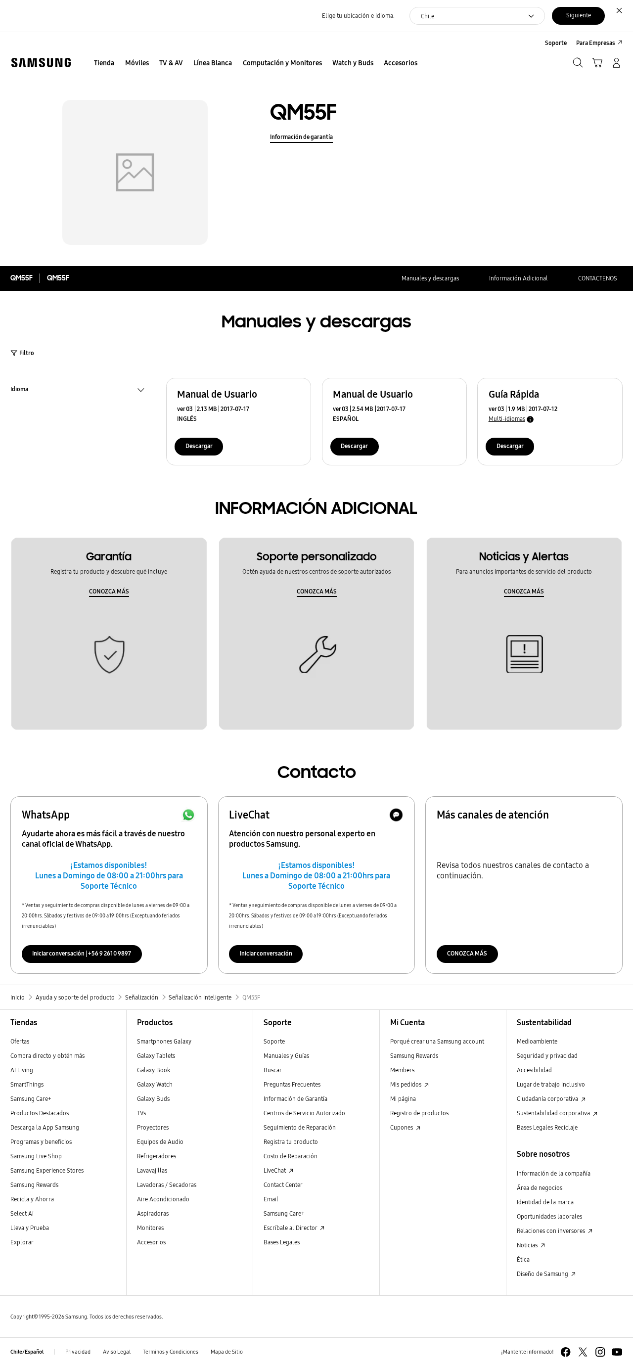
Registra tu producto (291, 1141)
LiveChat (275, 1170)
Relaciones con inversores (552, 1230)
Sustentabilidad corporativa (554, 1113)
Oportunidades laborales (549, 1216)
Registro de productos (419, 1113)
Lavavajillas (152, 1170)
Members (402, 1070)
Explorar (22, 1242)
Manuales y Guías (286, 1055)
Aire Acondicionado (163, 1199)
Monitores (150, 1227)
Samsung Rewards (34, 1184)
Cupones (402, 1127)
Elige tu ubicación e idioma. (358, 15)
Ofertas (19, 1041)
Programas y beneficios (41, 1141)
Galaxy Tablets (156, 1055)
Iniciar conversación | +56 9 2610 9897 (81, 953)
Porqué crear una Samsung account (437, 1041)
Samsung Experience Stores (47, 1170)
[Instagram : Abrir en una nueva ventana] (600, 1352)
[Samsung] (41, 62)
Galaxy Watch (155, 1084)
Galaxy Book (153, 1070)
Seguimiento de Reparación (300, 1127)
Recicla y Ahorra (32, 1199)
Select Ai (22, 1213)
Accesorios (151, 1242)
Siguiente (578, 15)
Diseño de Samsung (543, 1273)
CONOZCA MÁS (109, 591)
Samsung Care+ (30, 1098)
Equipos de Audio (160, 1141)
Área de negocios (539, 1187)
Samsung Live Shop (36, 1156)
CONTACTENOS (597, 278)
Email (271, 1199)
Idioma (19, 390)
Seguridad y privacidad (547, 1055)
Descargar (199, 446)
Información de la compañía (553, 1173)
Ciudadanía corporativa (548, 1098)
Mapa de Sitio (227, 1352)
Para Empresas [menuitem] (595, 42)
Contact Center (283, 1184)
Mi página (403, 1098)
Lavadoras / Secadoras (166, 1184)
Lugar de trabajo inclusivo (551, 1084)
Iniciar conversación (266, 953)
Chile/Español (27, 1352)
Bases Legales (282, 1242)
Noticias (528, 1245)
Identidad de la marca (545, 1202)
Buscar (273, 1070)
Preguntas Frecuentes (292, 1084)
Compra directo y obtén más (47, 1055)
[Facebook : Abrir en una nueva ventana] (565, 1352)
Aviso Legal (117, 1352)
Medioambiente (537, 1041)
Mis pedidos (406, 1084)
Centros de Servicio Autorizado (304, 1113)
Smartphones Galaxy (164, 1041)
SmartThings (27, 1084)
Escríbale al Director (291, 1227)
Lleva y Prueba (29, 1227)
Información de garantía (301, 136)
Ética (523, 1259)
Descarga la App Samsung (44, 1127)
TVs (141, 1113)
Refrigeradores (156, 1156)
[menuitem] (104, 63)
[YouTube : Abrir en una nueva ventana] (617, 1352)
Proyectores (153, 1127)
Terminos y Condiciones (170, 1352)
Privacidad (77, 1352)
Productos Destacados (39, 1113)
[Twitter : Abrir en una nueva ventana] (583, 1352)
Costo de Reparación (290, 1156)
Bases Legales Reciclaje (547, 1127)
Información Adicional (518, 278)
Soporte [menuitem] (556, 42)
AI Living (21, 1070)
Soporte (274, 1041)
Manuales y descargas (430, 278)
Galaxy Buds (153, 1098)
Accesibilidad (534, 1070)
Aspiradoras (153, 1213)
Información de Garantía (295, 1098)
